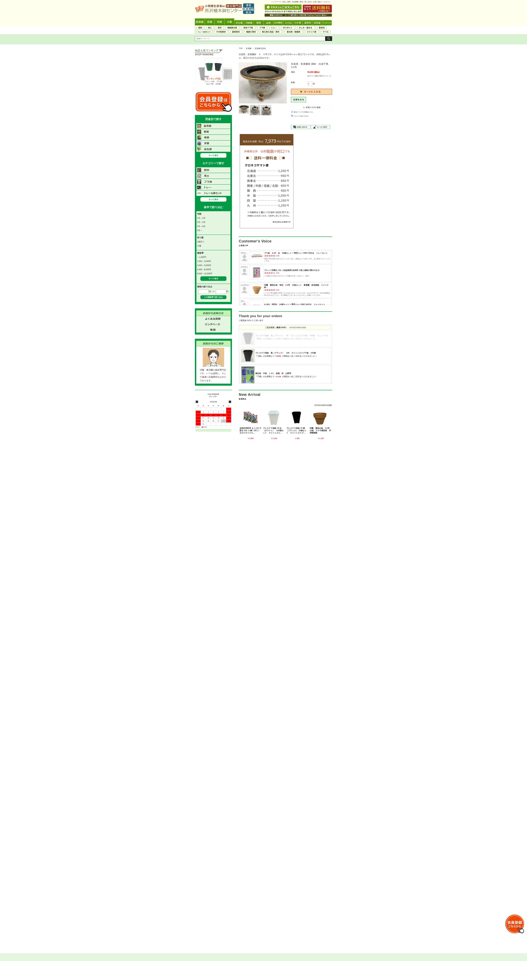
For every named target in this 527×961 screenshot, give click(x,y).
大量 (199, 246)
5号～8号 (201, 226)
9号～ (199, 230)
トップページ (276, 2)
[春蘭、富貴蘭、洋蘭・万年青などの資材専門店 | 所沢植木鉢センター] (225, 13)
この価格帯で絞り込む (213, 297)
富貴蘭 (249, 48)
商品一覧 (303, 2)
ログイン (327, 2)
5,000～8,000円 (204, 269)
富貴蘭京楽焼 (260, 48)
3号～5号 (201, 222)
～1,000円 (201, 257)
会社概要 (295, 2)
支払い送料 (286, 2)
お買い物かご (318, 2)
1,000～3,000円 (204, 261)
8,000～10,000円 (204, 273)
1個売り (200, 241)
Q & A (310, 2)
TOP (241, 48)
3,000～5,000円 (204, 265)
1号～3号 (201, 218)
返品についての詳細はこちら (303, 112)
